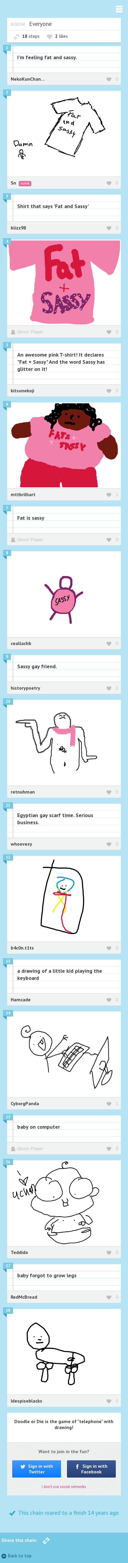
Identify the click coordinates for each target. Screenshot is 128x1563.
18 (8, 1310)
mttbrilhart (23, 494)
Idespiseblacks (26, 1401)
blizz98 (18, 228)
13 (8, 961)
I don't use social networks (64, 1486)
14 (8, 1013)
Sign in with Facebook (94, 1469)
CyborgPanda (25, 1103)
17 (8, 1265)
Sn (14, 183)
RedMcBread (24, 1297)
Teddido (19, 1252)
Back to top (20, 1556)
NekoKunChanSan (30, 79)
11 (8, 805)
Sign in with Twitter (40, 1469)
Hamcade (21, 1000)
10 (8, 701)
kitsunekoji (22, 391)
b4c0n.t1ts (22, 948)
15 (8, 1116)
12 (8, 857)
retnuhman (23, 792)
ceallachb (21, 643)
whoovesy (21, 844)
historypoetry (25, 688)
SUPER (25, 183)
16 (8, 1161)
